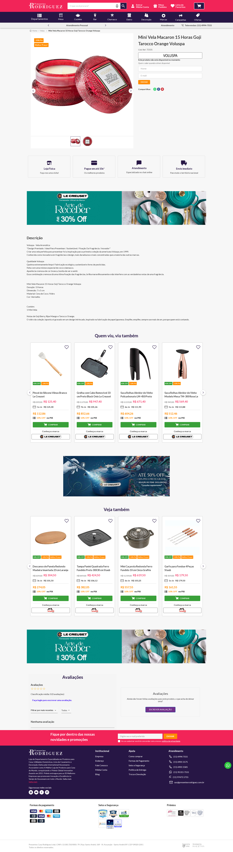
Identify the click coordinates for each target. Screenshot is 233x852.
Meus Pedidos (162, 6)
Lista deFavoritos (180, 6)
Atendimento (167, 25)
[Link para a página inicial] (33, 30)
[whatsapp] (154, 89)
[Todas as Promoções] (116, 495)
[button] (117, 6)
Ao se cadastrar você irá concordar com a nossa (141, 741)
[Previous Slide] (48, 25)
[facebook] (158, 89)
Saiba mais (33, 782)
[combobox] (97, 6)
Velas (42, 31)
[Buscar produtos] (123, 6)
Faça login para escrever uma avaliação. (52, 700)
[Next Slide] (105, 25)
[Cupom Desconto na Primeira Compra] (116, 662)
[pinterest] (162, 89)
